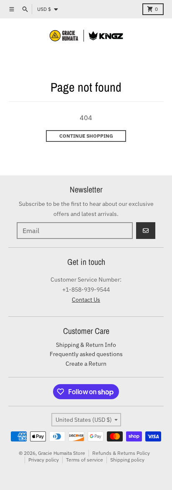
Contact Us (86, 299)
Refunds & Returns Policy (121, 453)
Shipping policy (127, 460)
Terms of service (84, 460)
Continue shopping (86, 136)
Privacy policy (43, 460)
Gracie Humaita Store (61, 453)
